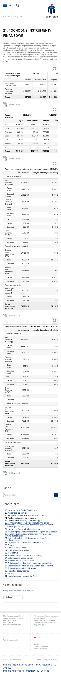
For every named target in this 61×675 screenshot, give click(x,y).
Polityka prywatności (41, 648)
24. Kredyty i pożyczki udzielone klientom (22, 529)
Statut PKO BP (8, 622)
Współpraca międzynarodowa (44, 620)
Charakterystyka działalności (13, 616)
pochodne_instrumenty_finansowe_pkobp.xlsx (5, 104)
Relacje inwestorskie (10, 640)
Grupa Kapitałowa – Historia (13, 618)
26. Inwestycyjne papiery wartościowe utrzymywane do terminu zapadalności (28, 535)
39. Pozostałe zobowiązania (17, 571)
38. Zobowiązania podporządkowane (20, 568)
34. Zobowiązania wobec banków (19, 558)
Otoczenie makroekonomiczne (44, 622)
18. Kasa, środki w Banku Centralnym (21, 510)
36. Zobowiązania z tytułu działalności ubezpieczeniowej (29, 563)
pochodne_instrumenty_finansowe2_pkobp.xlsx (5, 158)
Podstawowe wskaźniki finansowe (46, 616)
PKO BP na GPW (9, 620)
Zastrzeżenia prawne (41, 646)
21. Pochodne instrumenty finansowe (20, 518)
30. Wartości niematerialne (16, 548)
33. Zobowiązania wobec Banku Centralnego (24, 555)
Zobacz (9, 597)
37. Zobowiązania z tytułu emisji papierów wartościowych (29, 566)
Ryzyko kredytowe (40, 625)
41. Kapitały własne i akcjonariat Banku (21, 576)
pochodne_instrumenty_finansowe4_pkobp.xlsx (5, 473)
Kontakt (36, 644)
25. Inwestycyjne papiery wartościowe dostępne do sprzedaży (31, 532)
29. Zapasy (9, 545)
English (39, 638)
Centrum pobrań (9, 638)
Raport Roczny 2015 (13, 16)
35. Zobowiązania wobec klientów (19, 561)
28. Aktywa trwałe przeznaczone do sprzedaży (24, 543)
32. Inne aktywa (11, 553)
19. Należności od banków (16, 513)
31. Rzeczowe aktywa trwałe (17, 550)
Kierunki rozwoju (39, 618)
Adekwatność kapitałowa (12, 625)
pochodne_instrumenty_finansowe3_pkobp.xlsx (5, 315)
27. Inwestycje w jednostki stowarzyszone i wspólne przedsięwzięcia (27, 539)
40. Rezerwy (10, 573)
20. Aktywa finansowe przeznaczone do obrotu (24, 515)
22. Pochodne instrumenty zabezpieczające (23, 521)
